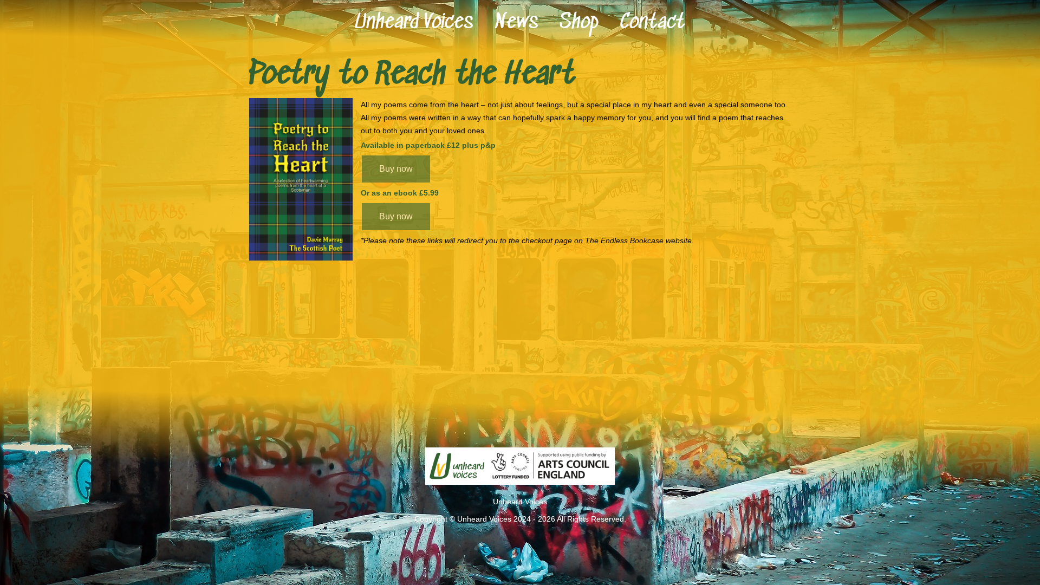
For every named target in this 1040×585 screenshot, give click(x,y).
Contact (652, 23)
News (516, 23)
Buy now (396, 168)
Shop (579, 23)
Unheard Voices (414, 23)
